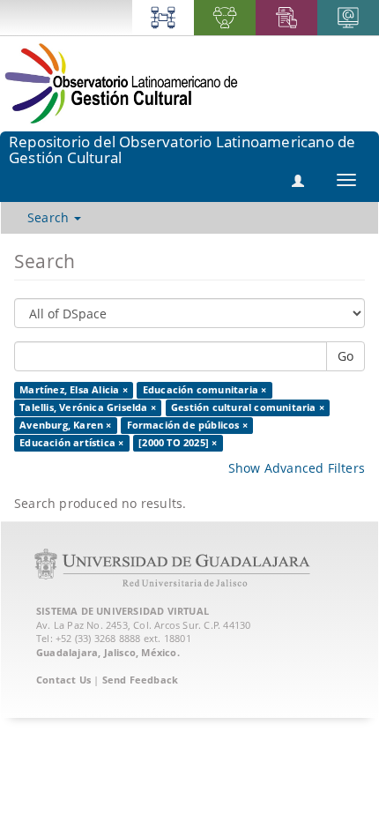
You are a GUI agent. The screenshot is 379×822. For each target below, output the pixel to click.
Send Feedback (140, 679)
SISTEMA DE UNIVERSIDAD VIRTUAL (122, 610)
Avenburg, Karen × (65, 425)
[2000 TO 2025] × (177, 443)
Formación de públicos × (188, 425)
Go (345, 355)
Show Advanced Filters (296, 468)
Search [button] (49, 217)
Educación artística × (71, 443)
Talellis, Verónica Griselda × (87, 407)
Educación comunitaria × (205, 390)
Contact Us (63, 679)
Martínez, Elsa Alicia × (73, 390)
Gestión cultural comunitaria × (247, 407)
